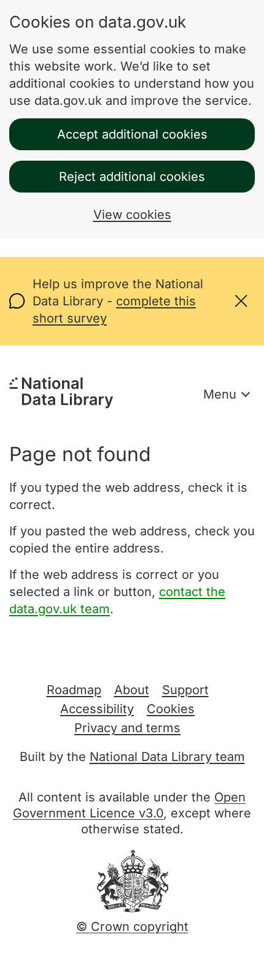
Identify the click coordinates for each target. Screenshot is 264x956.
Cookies (171, 709)
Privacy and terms (127, 728)
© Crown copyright (132, 926)
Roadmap (74, 690)
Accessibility (97, 709)
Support (185, 690)
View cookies (132, 214)
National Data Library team (167, 756)
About (131, 690)
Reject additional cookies (132, 176)
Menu (219, 394)
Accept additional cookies (132, 134)
